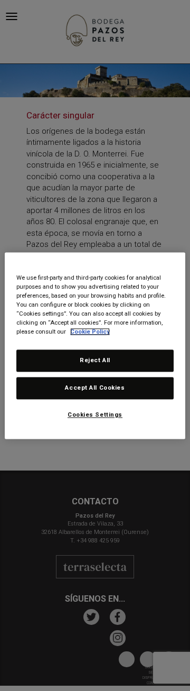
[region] (95, 345)
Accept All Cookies (95, 387)
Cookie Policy (90, 331)
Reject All (95, 360)
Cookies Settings (95, 414)
